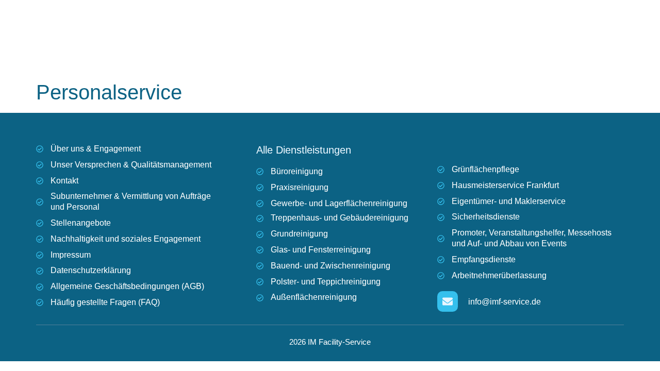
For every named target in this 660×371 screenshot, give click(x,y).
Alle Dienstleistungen (303, 150)
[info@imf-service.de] (447, 301)
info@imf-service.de (504, 301)
